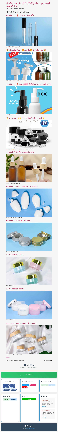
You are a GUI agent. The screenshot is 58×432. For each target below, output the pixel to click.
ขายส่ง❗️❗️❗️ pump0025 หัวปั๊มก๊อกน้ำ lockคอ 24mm (28, 84)
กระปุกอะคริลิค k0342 (15, 254)
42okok (6, 384)
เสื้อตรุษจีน (14, 389)
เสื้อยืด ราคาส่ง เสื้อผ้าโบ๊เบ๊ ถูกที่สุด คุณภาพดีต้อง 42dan (28, 5)
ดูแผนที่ (44, 406)
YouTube (25, 387)
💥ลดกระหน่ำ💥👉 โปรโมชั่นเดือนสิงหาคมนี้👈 (25, 118)
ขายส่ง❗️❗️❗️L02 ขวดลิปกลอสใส (20, 15)
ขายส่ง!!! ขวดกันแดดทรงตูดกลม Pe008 (21, 186)
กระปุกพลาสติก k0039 (15, 288)
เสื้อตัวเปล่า (6, 387)
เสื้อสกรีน (12, 387)
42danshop (33, 384)
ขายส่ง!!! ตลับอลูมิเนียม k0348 (18, 220)
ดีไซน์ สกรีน (12, 384)
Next (7, 357)
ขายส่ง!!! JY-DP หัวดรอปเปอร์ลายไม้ (20, 152)
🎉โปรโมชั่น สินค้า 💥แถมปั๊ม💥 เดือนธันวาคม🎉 (26, 50)
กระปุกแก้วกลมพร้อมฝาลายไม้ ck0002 (21, 323)
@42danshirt (26, 384)
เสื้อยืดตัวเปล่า (7, 389)
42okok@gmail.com (30, 428)
